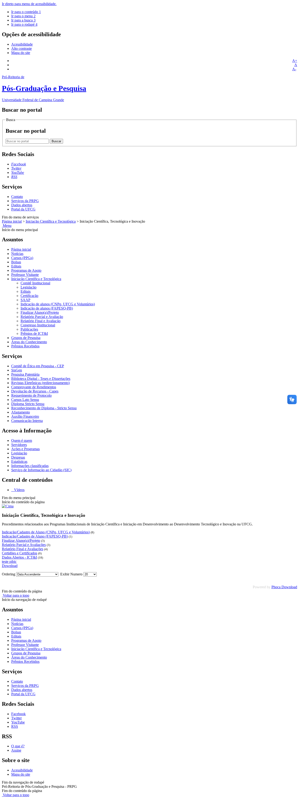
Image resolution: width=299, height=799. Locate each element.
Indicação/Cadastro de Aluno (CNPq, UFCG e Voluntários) (46, 532)
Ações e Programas (25, 449)
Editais (16, 266)
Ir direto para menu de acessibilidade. (29, 4)
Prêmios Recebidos (25, 346)
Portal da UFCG (23, 209)
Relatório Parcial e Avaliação (42, 317)
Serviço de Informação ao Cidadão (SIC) (41, 470)
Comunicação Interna (27, 421)
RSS (14, 726)
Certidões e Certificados (19, 553)
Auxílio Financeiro (25, 416)
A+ (294, 61)
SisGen (16, 370)
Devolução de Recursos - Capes (34, 391)
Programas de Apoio (26, 270)
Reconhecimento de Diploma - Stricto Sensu (44, 408)
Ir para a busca (23, 20)
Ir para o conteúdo (26, 12)
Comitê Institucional (35, 283)
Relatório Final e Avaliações (22, 549)
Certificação (29, 296)
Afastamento (20, 412)
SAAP (25, 300)
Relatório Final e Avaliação (41, 321)
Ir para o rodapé (24, 24)
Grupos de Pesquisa (25, 338)
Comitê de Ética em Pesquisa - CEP (37, 366)
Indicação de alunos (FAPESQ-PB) (47, 308)
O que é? (18, 746)
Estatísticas (19, 462)
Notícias (17, 254)
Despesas (18, 457)
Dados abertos (21, 205)
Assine (16, 750)
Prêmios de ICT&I (34, 333)
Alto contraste (21, 48)
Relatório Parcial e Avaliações (24, 545)
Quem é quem (21, 440)
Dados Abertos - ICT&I (19, 557)
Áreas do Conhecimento (29, 342)
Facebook (18, 714)
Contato (17, 197)
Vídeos (19, 490)
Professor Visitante (25, 275)
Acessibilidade (22, 44)
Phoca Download (284, 587)
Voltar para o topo (15, 595)
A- (294, 69)
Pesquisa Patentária (25, 374)
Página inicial (12, 221)
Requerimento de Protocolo (31, 395)
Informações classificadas (30, 466)
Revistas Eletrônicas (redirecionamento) (40, 383)
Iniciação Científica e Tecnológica (51, 221)
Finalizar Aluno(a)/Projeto (40, 312)
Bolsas (16, 262)
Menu (6, 226)
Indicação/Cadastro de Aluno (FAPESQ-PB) (35, 536)
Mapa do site (20, 53)
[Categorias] (8, 506)
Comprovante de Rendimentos (33, 387)
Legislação (28, 287)
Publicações (29, 329)
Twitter (16, 718)
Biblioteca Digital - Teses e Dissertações (40, 379)
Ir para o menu (23, 16)
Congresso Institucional (38, 325)
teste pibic (9, 562)
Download (10, 566)
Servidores (19, 445)
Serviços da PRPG (25, 201)
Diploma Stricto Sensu (27, 404)
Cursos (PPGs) (22, 258)
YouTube (18, 722)
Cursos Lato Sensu (25, 400)
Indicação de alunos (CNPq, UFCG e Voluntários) (58, 304)
